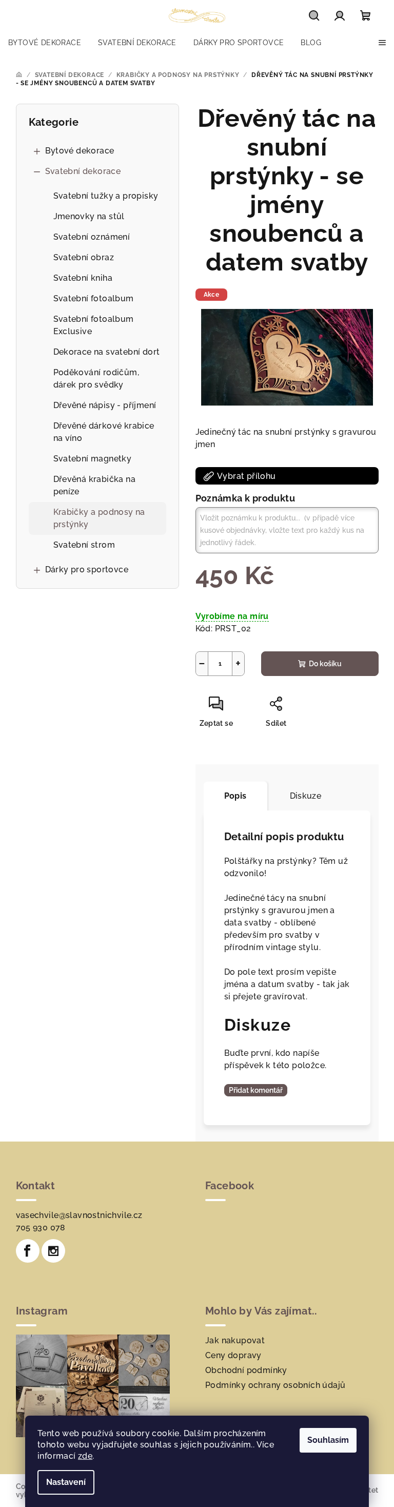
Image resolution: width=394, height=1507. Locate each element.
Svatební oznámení (91, 237)
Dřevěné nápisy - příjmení (104, 405)
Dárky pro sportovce (87, 569)
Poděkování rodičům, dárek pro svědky (96, 379)
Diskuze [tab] (306, 796)
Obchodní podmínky (246, 1370)
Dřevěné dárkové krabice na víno (103, 432)
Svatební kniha (83, 278)
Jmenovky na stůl (89, 216)
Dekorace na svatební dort (106, 352)
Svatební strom (84, 545)
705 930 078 (41, 1227)
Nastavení (66, 1482)
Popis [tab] (235, 796)
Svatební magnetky (92, 458)
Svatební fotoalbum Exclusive (93, 325)
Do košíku (325, 664)
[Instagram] (53, 1251)
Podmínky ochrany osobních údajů (275, 1385)
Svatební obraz (83, 257)
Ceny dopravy (233, 1355)
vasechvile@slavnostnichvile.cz (79, 1215)
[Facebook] (28, 1251)
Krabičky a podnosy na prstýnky (99, 518)
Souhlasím (328, 1440)
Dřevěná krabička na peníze (94, 485)
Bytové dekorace (79, 151)
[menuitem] (44, 42)
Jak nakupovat (235, 1340)
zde (85, 1456)
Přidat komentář (256, 1090)
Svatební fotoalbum (93, 298)
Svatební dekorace (83, 171)
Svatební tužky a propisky (106, 196)
